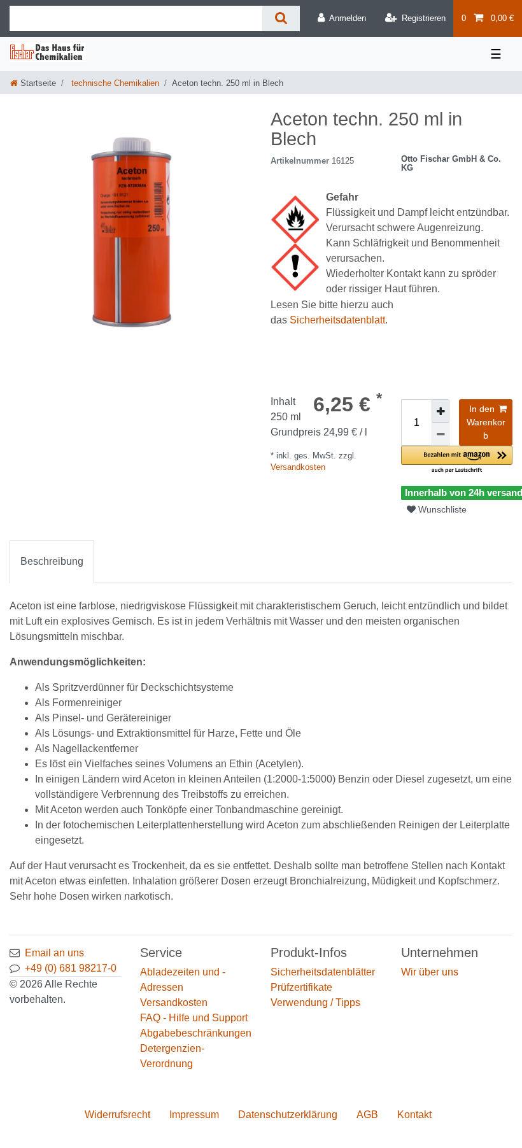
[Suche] (281, 18)
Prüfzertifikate (301, 987)
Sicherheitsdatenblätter (323, 972)
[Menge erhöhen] (440, 411)
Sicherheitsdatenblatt (337, 320)
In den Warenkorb (486, 422)
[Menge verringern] (440, 434)
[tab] (52, 561)
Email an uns (54, 952)
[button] (456, 460)
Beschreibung (51, 561)
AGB (367, 1114)
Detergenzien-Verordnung (172, 1056)
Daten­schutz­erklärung (287, 1114)
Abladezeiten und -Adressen (182, 980)
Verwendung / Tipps (315, 1002)
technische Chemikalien (114, 83)
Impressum (194, 1114)
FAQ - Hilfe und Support (194, 1017)
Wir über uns (429, 972)
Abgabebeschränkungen (195, 1033)
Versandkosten (298, 467)
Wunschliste (441, 509)
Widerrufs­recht (117, 1114)
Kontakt (414, 1114)
